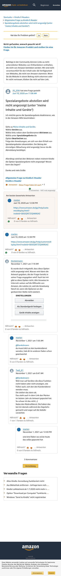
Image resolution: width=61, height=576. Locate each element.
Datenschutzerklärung (30, 558)
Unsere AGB (30, 556)
